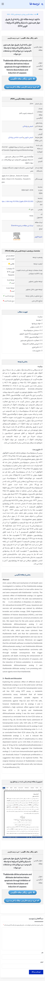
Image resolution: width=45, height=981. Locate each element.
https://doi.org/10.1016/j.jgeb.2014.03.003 (16, 201)
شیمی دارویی (28, 137)
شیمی (31, 126)
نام (42, 953)
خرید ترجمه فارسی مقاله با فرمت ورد (21, 86)
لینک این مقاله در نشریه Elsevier (22, 225)
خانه (35, 14)
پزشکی (25, 126)
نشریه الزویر (38, 237)
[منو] (3, 5)
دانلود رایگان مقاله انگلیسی (21, 78)
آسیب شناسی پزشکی (15, 137)
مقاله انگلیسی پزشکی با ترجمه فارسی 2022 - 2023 (20, 14)
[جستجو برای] (42, 5)
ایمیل (41, 962)
